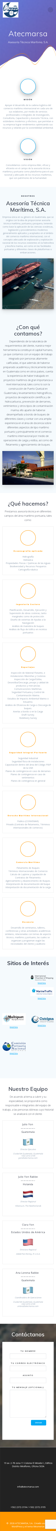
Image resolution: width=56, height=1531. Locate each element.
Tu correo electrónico (28, 1363)
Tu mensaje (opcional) (28, 1387)
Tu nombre (28, 1351)
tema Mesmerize (35, 1526)
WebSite (42, 983)
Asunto (28, 1375)
